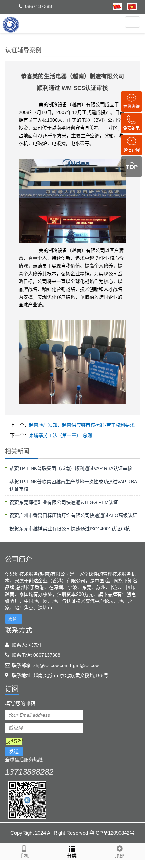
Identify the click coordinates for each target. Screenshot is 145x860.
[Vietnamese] (129, 6)
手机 (24, 855)
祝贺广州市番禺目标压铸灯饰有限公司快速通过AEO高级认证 (73, 515)
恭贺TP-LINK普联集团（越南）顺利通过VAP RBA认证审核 (70, 468)
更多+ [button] (13, 619)
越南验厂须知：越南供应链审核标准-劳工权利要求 (82, 425)
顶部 (119, 855)
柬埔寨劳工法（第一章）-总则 (60, 435)
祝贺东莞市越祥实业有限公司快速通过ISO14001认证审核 (69, 528)
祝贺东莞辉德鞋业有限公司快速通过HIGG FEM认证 (63, 502)
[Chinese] (117, 6)
